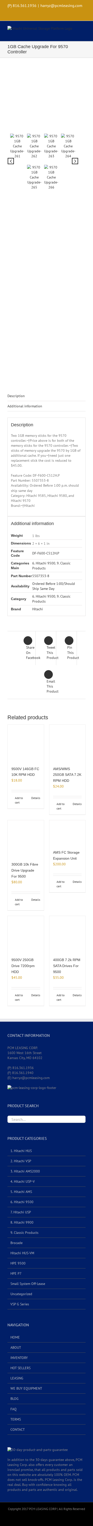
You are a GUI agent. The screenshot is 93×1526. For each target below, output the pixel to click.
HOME (15, 1337)
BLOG (14, 1398)
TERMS (15, 1419)
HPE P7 (16, 1273)
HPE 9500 (18, 1263)
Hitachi (37, 609)
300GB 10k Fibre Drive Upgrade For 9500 (24, 870)
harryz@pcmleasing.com (61, 5)
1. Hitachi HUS (21, 1151)
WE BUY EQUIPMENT (26, 1388)
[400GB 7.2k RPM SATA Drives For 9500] (67, 934)
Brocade (16, 1243)
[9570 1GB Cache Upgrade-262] (34, 146)
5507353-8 (40, 576)
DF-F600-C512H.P (45, 553)
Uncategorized (21, 1294)
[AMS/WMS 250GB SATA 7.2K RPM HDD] (67, 743)
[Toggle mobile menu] (84, 29)
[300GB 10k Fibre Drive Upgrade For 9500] (26, 838)
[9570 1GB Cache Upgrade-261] (42, 98)
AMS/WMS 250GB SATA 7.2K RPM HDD (67, 775)
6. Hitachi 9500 (43, 563)
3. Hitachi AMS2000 (25, 1171)
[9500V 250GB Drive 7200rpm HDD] (26, 934)
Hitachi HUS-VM (22, 1253)
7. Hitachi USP (20, 1212)
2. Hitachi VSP (20, 1161)
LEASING (16, 1378)
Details (35, 798)
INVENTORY (19, 1357)
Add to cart (19, 800)
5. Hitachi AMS (21, 1191)
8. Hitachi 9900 (21, 1222)
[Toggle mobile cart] (75, 33)
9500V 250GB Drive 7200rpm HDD (23, 966)
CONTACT (17, 1429)
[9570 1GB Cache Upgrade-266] (51, 177)
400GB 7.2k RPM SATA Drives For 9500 (66, 966)
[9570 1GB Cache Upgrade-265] (34, 177)
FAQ (13, 1409)
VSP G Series (19, 1304)
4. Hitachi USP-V (22, 1181)
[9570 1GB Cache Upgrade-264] (68, 146)
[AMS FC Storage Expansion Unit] (67, 832)
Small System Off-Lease (27, 1283)
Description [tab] (16, 396)
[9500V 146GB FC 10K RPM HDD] (26, 743)
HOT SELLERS (20, 1368)
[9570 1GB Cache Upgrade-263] (51, 146)
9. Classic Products (24, 1232)
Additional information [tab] (24, 406)
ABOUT (15, 1347)
